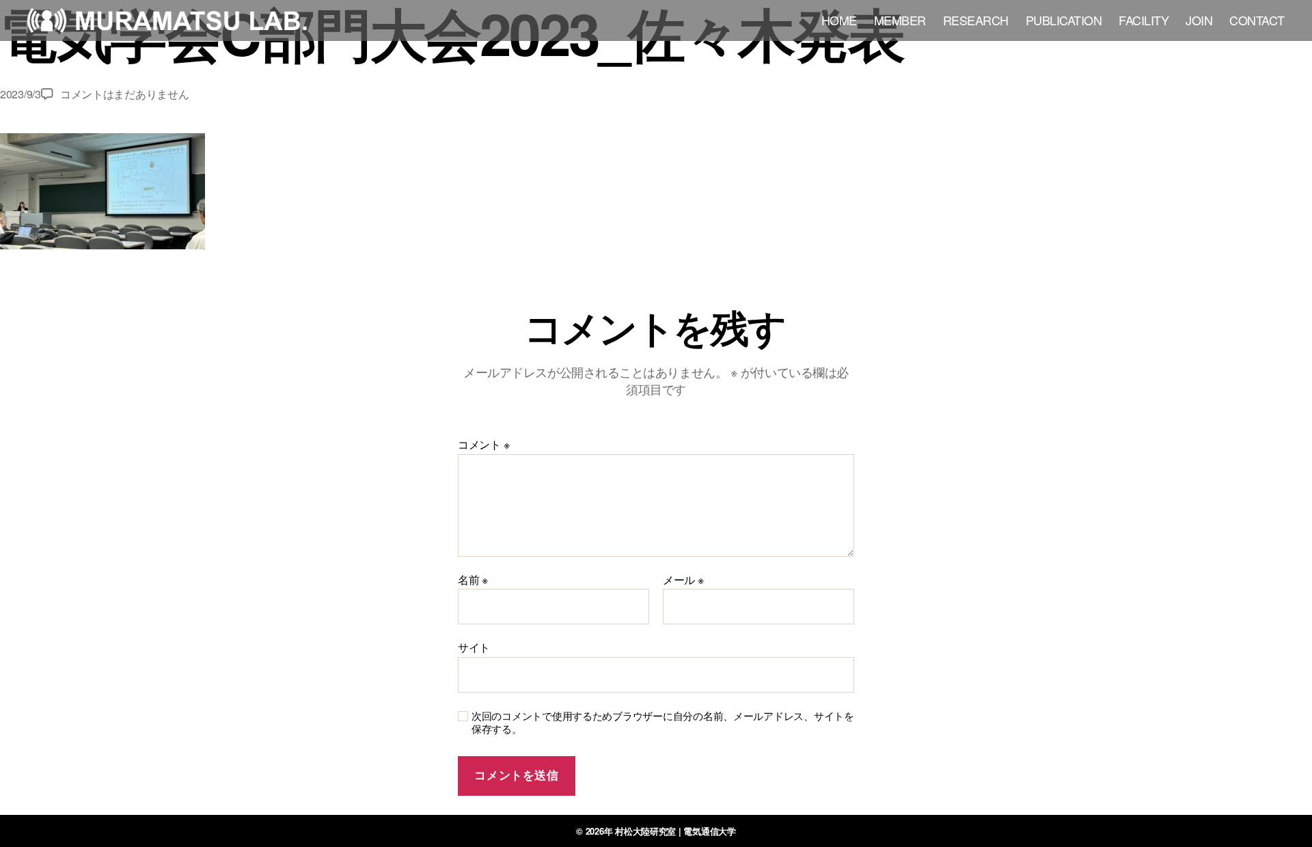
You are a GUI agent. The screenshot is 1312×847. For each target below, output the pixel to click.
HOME (839, 20)
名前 (473, 580)
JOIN (1199, 20)
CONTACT (1257, 20)
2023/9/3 (20, 94)
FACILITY (1143, 20)
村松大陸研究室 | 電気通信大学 (675, 830)
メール (683, 580)
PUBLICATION (1064, 20)
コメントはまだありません (124, 94)
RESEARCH (976, 20)
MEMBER (900, 20)
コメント (483, 445)
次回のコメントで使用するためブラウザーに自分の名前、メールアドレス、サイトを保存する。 (663, 723)
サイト (474, 646)
